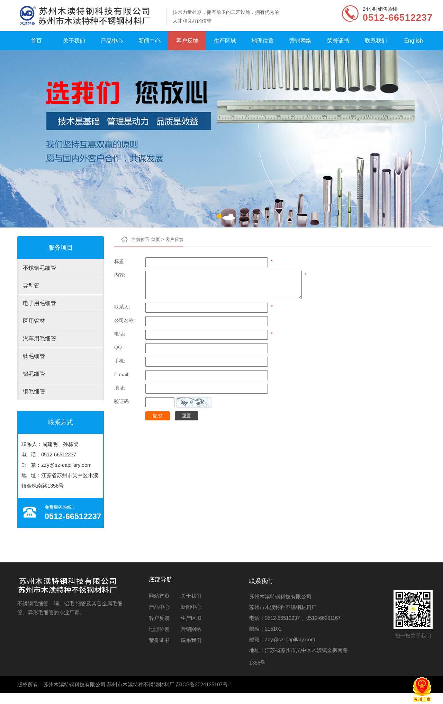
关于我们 (74, 41)
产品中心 (112, 41)
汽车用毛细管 (39, 338)
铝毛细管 (34, 374)
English (413, 41)
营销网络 (300, 41)
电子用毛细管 (39, 303)
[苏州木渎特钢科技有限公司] (88, 15)
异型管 (31, 285)
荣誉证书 (338, 41)
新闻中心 (149, 41)
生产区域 (225, 41)
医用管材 (34, 321)
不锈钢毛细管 (39, 268)
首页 (36, 41)
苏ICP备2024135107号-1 (204, 684)
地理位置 (263, 41)
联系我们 (376, 41)
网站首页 (159, 596)
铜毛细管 (34, 391)
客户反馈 (187, 41)
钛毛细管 (34, 356)
